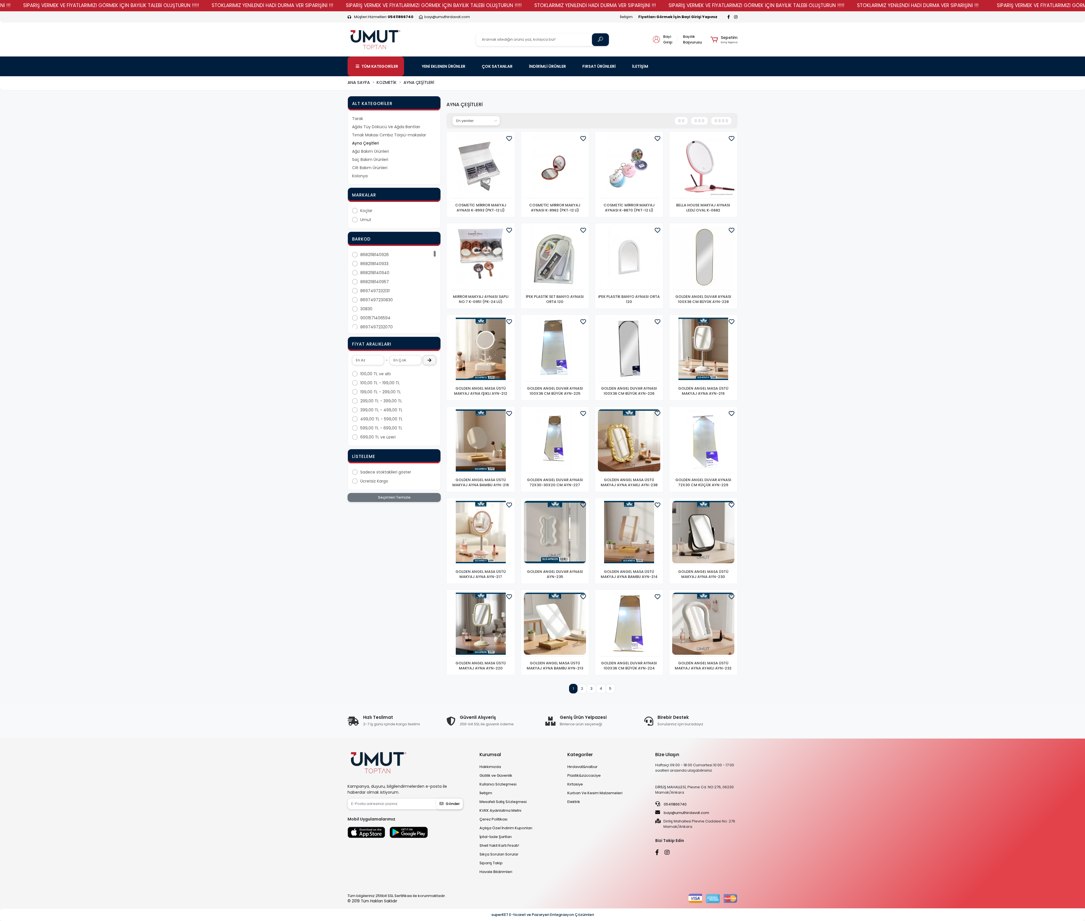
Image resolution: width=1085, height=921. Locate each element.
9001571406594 (375, 318)
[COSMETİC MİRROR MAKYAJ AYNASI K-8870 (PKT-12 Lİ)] (629, 166)
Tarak (357, 118)
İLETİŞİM (640, 66)
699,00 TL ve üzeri (378, 437)
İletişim (626, 16)
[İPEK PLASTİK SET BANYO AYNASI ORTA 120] (555, 258)
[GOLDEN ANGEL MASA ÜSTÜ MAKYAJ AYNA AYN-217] (481, 533)
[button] (724, 39)
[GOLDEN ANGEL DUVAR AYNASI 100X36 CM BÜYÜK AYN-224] (629, 625)
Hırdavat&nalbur (582, 766)
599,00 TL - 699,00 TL (381, 428)
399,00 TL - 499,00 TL (381, 410)
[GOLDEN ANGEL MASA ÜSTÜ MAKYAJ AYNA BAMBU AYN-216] (481, 441)
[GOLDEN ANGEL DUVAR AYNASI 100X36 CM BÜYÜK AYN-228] (703, 258)
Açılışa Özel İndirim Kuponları (505, 828)
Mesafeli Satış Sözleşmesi (503, 801)
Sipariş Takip (491, 863)
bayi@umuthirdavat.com (686, 812)
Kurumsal (490, 754)
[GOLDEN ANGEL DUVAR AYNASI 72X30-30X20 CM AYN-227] (555, 441)
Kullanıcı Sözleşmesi (498, 784)
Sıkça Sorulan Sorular (498, 854)
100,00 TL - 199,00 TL (380, 383)
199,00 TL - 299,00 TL (380, 392)
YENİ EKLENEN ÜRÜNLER (443, 66)
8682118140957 (374, 282)
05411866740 (675, 804)
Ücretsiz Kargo (374, 481)
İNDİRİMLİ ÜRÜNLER (547, 66)
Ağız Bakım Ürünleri (370, 151)
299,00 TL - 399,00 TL (381, 401)
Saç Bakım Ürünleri (370, 159)
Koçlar (366, 210)
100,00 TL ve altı (375, 374)
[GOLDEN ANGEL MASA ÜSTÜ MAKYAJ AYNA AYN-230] (703, 533)
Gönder (453, 803)
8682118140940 (374, 273)
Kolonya (360, 176)
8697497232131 (375, 291)
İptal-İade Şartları (495, 836)
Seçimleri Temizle (394, 497)
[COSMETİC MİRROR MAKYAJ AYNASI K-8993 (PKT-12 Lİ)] (481, 166)
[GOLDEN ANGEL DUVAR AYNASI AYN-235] (555, 533)
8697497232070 (376, 327)
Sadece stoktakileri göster (385, 472)
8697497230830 (376, 300)
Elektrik (573, 801)
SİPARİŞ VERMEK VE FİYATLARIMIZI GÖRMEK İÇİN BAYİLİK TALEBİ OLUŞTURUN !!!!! (111, 5)
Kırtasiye (575, 784)
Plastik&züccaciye (584, 775)
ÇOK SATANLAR (497, 66)
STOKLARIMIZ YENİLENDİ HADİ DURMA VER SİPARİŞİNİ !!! (272, 5)
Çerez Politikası (493, 819)
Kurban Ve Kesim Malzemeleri (594, 793)
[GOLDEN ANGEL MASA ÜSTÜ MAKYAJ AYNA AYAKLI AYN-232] (703, 625)
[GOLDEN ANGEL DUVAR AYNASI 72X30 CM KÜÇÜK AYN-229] (703, 441)
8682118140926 (374, 254)
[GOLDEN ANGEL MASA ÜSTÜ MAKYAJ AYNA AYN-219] (703, 350)
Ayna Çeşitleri (365, 143)
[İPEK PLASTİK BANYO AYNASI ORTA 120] (629, 258)
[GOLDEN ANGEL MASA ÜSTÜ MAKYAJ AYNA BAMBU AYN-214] (629, 533)
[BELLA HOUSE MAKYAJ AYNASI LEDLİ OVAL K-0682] (703, 166)
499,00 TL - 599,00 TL (381, 419)
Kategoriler (580, 754)
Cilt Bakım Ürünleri (369, 168)
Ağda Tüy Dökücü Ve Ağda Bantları (386, 127)
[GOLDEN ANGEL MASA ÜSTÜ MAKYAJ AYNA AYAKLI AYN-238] (629, 441)
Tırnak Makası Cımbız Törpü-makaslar (389, 135)
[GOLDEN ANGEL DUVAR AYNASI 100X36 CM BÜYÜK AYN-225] (555, 350)
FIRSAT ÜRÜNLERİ (599, 66)
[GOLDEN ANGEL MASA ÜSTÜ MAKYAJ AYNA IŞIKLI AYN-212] (481, 350)
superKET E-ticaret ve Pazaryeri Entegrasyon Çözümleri (542, 914)
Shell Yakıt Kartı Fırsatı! (499, 845)
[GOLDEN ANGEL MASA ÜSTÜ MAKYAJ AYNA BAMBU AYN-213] (555, 625)
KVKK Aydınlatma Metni (500, 810)
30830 (366, 309)
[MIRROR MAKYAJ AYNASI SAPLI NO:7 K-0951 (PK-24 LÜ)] (481, 258)
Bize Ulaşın (667, 754)
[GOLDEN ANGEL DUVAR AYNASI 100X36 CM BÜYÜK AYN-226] (629, 350)
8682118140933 (374, 264)
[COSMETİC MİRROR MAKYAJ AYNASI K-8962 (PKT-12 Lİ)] (555, 166)
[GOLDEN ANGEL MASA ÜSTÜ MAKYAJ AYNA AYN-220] (481, 625)
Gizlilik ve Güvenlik (495, 775)
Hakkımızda (490, 766)
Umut (365, 219)
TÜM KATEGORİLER (379, 66)
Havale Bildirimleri (495, 871)
